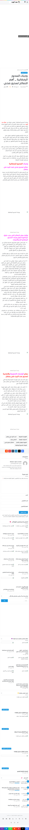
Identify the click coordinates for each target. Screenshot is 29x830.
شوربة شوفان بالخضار (21, 442)
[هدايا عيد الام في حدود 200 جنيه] (7, 540)
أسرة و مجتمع (20, 70)
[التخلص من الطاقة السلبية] (21, 528)
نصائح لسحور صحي (9, 442)
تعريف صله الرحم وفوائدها (8, 533)
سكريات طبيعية (22, 440)
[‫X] (19, 451)
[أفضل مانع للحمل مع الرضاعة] (7, 645)
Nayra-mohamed (23, 87)
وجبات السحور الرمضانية (20, 445)
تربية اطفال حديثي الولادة (21, 712)
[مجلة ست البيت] (14, 2)
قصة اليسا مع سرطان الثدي (8, 589)
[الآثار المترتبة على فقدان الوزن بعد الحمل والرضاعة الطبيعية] (21, 660)
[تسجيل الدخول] (25, 2)
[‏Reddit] (6, 451)
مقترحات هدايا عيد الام (23, 572)
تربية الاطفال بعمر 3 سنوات (21, 732)
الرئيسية (25, 70)
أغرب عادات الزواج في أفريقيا (22, 545)
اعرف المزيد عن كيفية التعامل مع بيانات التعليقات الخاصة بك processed (15, 515)
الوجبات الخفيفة (17, 374)
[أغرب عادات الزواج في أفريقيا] (21, 540)
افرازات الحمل (11, 666)
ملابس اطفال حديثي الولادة (21, 751)
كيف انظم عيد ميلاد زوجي (14, 793)
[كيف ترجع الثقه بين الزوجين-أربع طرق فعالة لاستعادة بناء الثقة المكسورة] (24, 789)
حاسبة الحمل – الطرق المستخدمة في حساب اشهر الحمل (22, 652)
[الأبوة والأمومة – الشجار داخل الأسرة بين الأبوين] (21, 581)
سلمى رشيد (13, 440)
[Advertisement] (14, 19)
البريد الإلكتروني (25, 501)
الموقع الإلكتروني (24, 506)
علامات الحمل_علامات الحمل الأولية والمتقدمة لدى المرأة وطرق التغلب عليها (22, 685)
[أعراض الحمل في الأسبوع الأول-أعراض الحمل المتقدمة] (7, 674)
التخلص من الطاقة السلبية (23, 533)
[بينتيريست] (9, 451)
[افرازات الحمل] (7, 661)
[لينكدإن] (16, 451)
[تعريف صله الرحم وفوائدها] (7, 528)
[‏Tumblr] (13, 451)
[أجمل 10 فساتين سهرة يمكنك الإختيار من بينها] (21, 554)
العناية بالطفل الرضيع (22, 771)
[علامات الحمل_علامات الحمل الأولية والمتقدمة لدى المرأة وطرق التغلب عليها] (21, 676)
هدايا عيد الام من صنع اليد (9, 558)
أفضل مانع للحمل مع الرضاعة (8, 650)
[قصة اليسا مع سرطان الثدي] (7, 582)
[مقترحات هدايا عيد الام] (21, 567)
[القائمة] (27, 2)
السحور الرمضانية (16, 164)
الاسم (27, 495)
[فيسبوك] (22, 451)
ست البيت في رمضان (11, 437)
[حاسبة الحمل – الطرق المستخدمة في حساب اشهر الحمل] (21, 645)
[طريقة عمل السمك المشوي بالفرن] (7, 567)
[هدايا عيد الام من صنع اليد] (7, 554)
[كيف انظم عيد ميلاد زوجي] (24, 795)
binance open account (15, 462)
